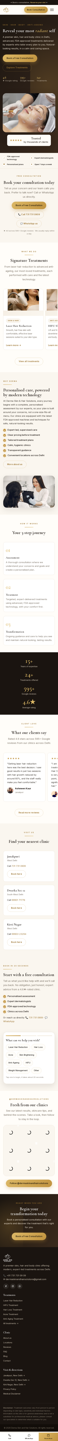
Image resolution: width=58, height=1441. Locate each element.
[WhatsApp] (19, 1286)
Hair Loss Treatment (12, 1310)
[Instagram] (13, 1286)
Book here (16, 874)
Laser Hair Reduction (18, 1047)
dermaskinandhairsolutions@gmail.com (26, 1279)
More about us (15, 464)
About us (7, 1338)
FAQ (5, 1351)
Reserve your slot (37, 2)
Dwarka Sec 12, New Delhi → (16, 1380)
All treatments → (10, 1323)
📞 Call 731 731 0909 (29, 214)
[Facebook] (6, 1286)
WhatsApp (8, 1021)
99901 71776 (18, 900)
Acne (10, 1055)
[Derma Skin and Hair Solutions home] (6, 10)
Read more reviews (29, 812)
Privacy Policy (9, 1389)
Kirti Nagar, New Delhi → (14, 1384)
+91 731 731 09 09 (16, 1275)
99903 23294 (19, 934)
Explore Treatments (17, 67)
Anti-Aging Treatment (13, 1319)
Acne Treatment (10, 1314)
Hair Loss (38, 1047)
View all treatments (29, 361)
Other (36, 1070)
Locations (7, 1342)
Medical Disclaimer (12, 1394)
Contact (7, 1361)
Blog (5, 1356)
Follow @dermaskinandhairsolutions (29, 1183)
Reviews (7, 1347)
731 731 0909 (19, 866)
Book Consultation (36, 10)
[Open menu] (52, 10)
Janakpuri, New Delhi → (14, 1375)
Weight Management (18, 1070)
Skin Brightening (26, 1055)
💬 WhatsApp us (29, 223)
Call (9, 1438)
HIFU (28, 1063)
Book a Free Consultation (20, 58)
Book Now (48, 1438)
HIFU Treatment (10, 1305)
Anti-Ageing (13, 1063)
